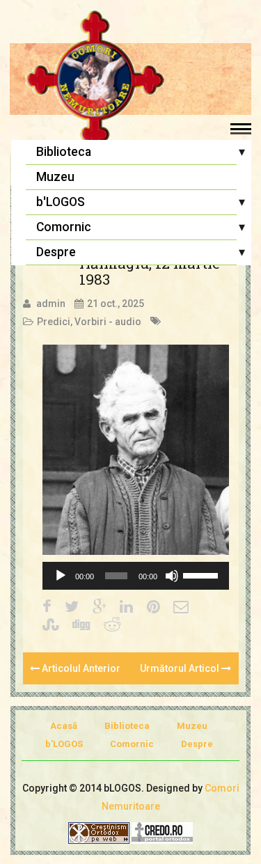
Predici (53, 321)
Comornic (63, 227)
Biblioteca (63, 152)
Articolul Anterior (80, 668)
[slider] (202, 574)
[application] (135, 576)
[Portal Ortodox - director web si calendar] (162, 832)
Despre (56, 252)
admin (50, 303)
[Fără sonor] (172, 576)
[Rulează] (61, 576)
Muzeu (55, 177)
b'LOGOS (60, 202)
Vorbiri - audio (107, 321)
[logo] (130, 80)
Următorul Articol (180, 668)
